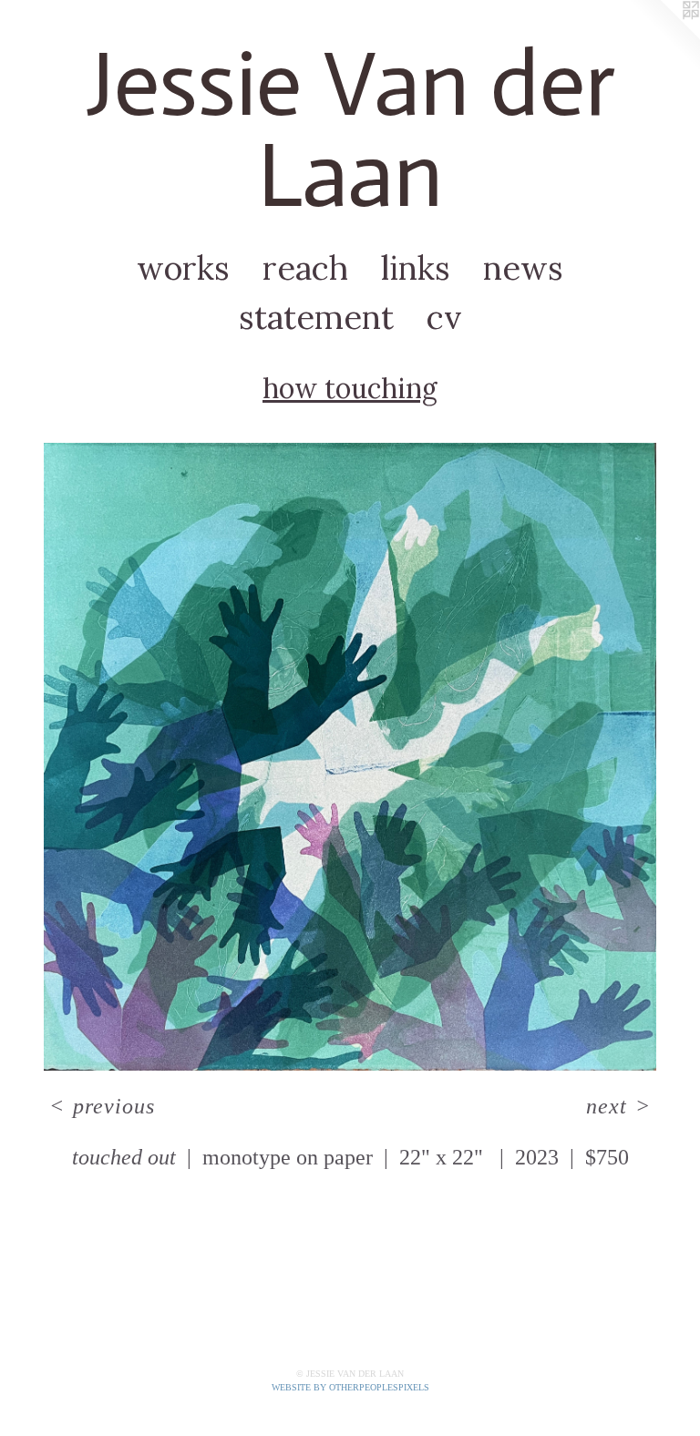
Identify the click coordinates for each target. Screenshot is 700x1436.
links (415, 268)
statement (316, 317)
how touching (350, 388)
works (183, 268)
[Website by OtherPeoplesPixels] (663, 36)
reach (305, 268)
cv (444, 317)
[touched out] (350, 757)
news (523, 268)
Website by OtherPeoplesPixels (350, 1387)
